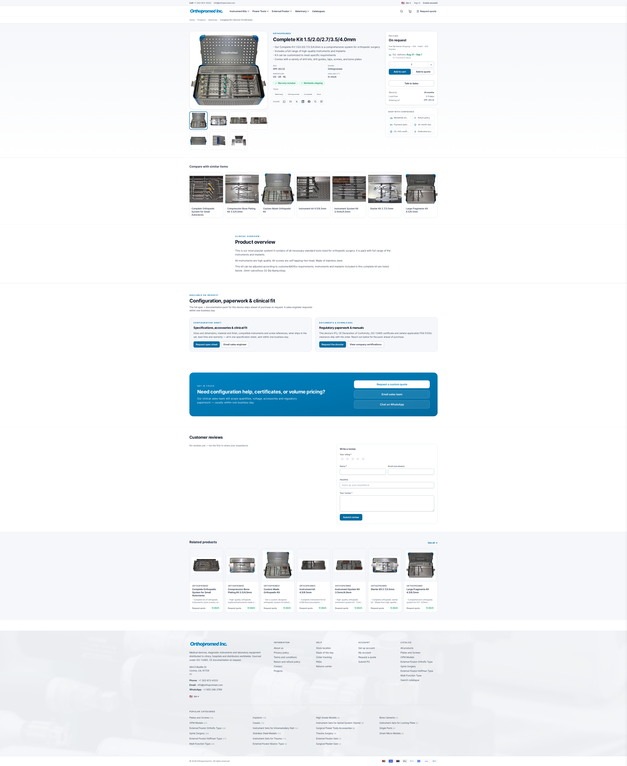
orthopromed (293, 94)
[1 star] (342, 458)
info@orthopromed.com (224, 3)
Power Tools (259, 11)
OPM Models (407, 657)
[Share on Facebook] (309, 101)
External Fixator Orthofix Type (417, 661)
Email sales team (392, 394)
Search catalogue (410, 680)
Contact (278, 666)
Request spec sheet (206, 344)
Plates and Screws (410, 652)
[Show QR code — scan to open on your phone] (321, 101)
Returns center (324, 666)
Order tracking (324, 657)
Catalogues (318, 11)
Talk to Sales (411, 83)
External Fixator (280, 11)
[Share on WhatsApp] (284, 101)
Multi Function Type (411, 675)
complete (308, 94)
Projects (278, 670)
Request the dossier (333, 344)
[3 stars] (352, 458)
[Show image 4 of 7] (259, 121)
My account (364, 652)
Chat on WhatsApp (392, 404)
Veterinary (301, 11)
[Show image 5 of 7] (198, 141)
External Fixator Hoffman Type (417, 670)
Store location (323, 648)
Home (192, 20)
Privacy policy (281, 652)
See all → (433, 542)
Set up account (366, 648)
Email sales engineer (235, 344)
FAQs (319, 661)
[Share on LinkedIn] (302, 101)
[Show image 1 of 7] (198, 121)
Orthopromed (282, 33)
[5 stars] (363, 458)
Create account (430, 3)
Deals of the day (325, 652)
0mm (319, 94)
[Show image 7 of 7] (239, 141)
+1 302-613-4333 (200, 3)
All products (407, 648)
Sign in (417, 3)
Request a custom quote (392, 384)
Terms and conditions (285, 657)
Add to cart (400, 71)
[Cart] (410, 11)
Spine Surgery (408, 666)
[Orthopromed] (206, 11)
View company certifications (366, 344)
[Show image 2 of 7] (218, 121)
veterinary (279, 94)
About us (278, 648)
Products (201, 20)
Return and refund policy (287, 661)
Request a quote (367, 657)
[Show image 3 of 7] (239, 121)
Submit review (351, 517)
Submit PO (364, 661)
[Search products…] (401, 11)
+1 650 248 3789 (212, 689)
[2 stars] (347, 458)
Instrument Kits (238, 11)
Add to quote (423, 71)
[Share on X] (296, 101)
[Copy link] (315, 101)
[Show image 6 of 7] (218, 141)
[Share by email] (290, 101)
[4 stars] (357, 458)
